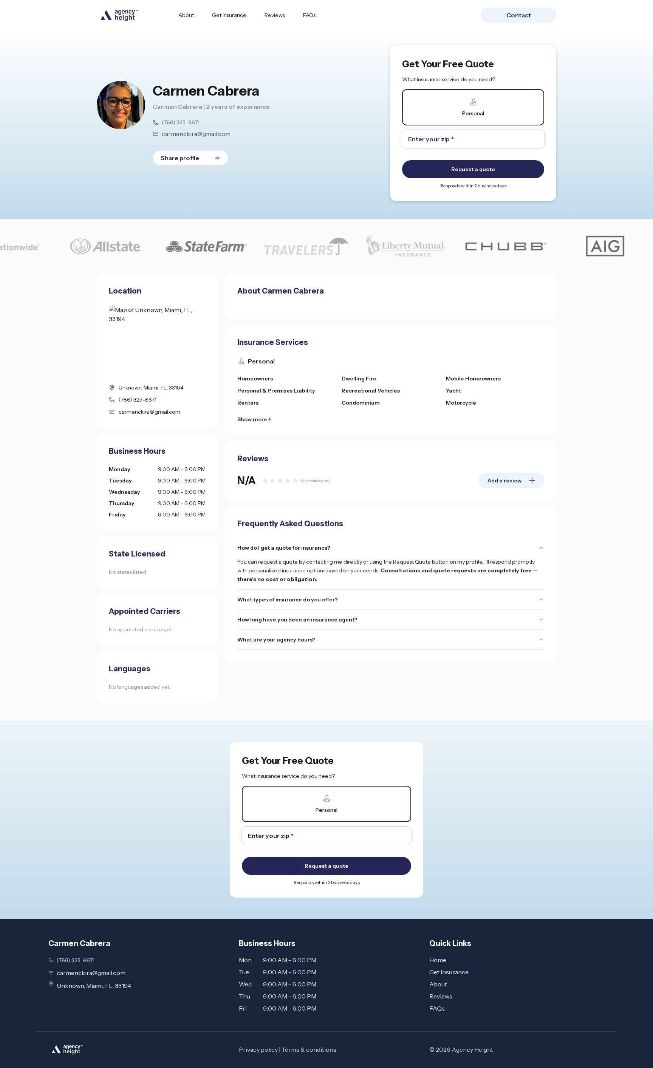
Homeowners (255, 378)
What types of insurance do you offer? (287, 599)
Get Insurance (229, 15)
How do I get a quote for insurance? (283, 547)
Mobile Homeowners (473, 378)
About (186, 15)
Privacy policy (258, 1049)
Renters (247, 402)
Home (437, 960)
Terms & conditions (309, 1049)
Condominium (361, 402)
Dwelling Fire (359, 378)
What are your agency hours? (276, 639)
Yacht (453, 390)
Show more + (254, 419)
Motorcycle (461, 402)
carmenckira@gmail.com (196, 134)
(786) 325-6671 (181, 122)
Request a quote (473, 169)
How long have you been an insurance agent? (297, 619)
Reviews (275, 15)
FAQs (309, 15)
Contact (518, 15)
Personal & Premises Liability (276, 390)
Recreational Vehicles (371, 390)
